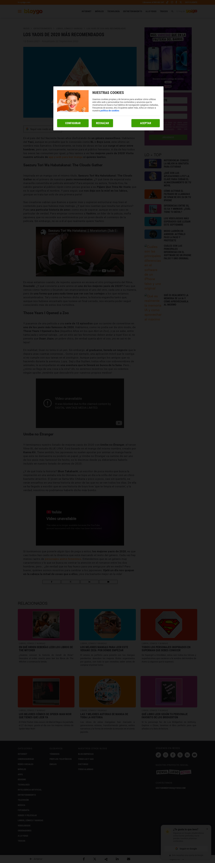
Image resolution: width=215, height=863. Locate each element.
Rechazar (102, 123)
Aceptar (145, 123)
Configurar (73, 123)
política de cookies (109, 110)
